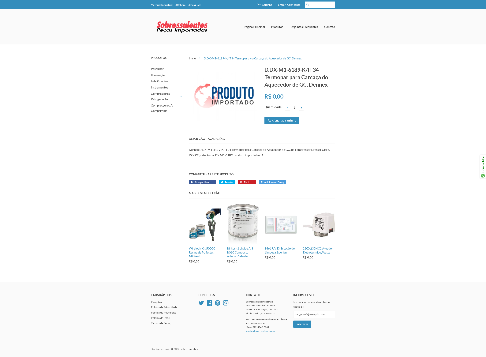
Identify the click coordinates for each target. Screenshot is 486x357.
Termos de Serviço (161, 323)
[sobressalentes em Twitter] (201, 302)
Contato (329, 26)
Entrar (282, 4)
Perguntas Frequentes (304, 26)
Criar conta (293, 4)
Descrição (197, 138)
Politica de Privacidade (164, 307)
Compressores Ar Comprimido (162, 108)
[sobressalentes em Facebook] (209, 302)
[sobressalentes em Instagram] (226, 302)
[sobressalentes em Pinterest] (217, 302)
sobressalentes (189, 349)
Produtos (277, 26)
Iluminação (158, 75)
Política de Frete (160, 317)
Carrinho (266, 4)
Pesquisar (157, 68)
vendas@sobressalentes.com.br (262, 331)
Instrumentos (159, 87)
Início (192, 58)
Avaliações (216, 138)
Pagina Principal (254, 26)
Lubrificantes (159, 81)
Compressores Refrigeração (160, 96)
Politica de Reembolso (163, 312)
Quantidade (273, 107)
